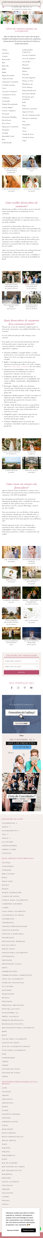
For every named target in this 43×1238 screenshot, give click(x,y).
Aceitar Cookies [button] (28, 1230)
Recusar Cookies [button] (13, 1230)
